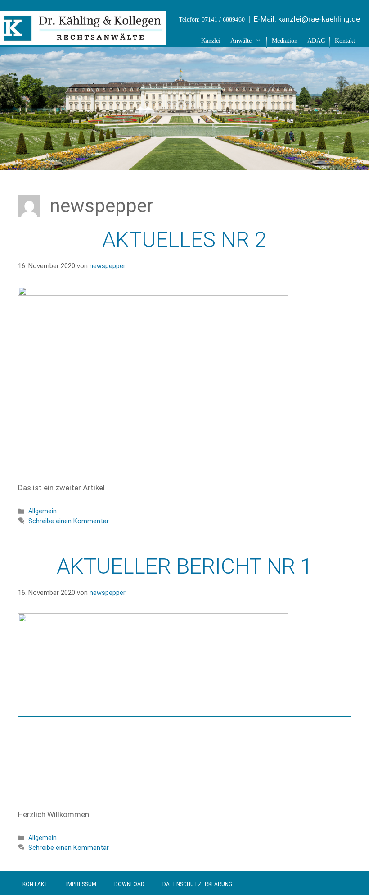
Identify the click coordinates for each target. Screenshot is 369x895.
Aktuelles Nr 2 (184, 239)
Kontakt (345, 40)
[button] (259, 41)
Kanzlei (210, 40)
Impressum (81, 884)
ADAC (316, 40)
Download (129, 884)
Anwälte (241, 40)
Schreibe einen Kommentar (68, 521)
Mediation (284, 40)
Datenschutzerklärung (197, 884)
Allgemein (42, 511)
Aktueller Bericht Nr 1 (185, 566)
